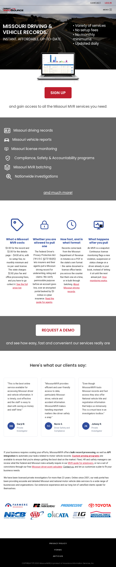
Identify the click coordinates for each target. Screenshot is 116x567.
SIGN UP (58, 92)
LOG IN (108, 3)
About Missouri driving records (72, 288)
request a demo (58, 330)
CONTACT (95, 3)
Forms (58, 549)
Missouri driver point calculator (47, 466)
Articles (58, 556)
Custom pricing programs (85, 456)
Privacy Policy (58, 543)
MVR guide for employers (80, 463)
